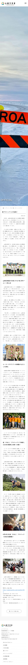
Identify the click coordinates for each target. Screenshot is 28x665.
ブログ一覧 (12, 208)
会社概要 (5, 645)
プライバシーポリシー (8, 661)
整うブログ (5, 650)
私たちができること (7, 642)
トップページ (6, 208)
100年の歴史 (6, 648)
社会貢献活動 (6, 656)
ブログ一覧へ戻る (14, 611)
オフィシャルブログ (7, 653)
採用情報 (5, 659)
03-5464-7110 (6, 639)
